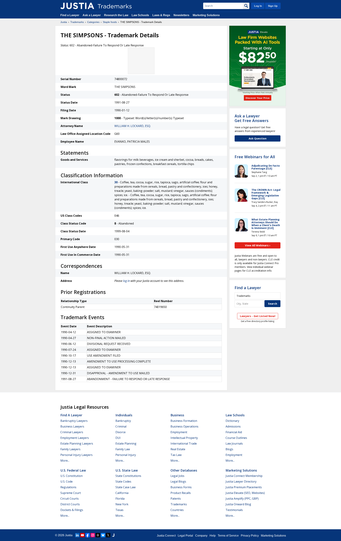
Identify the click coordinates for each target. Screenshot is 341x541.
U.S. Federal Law (73, 470)
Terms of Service (228, 535)
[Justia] (77, 6)
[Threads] (98, 535)
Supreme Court (70, 493)
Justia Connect (166, 535)
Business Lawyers (72, 426)
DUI (118, 438)
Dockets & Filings (71, 510)
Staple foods (110, 22)
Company (201, 535)
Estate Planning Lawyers (76, 443)
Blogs (229, 449)
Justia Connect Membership (244, 476)
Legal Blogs (178, 481)
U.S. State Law (126, 470)
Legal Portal (185, 535)
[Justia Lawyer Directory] (113, 535)
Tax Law (176, 455)
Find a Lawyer (69, 15)
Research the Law (116, 15)
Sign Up (273, 5)
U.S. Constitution (71, 476)
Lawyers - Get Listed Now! (257, 316)
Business (177, 415)
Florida (120, 499)
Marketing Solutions (206, 15)
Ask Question (257, 138)
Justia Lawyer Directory (241, 481)
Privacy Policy (250, 535)
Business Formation (183, 421)
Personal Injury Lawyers (76, 455)
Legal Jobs (177, 476)
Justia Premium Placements (244, 487)
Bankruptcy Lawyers (74, 421)
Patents (175, 499)
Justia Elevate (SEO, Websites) (245, 493)
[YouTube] (82, 535)
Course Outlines (236, 438)
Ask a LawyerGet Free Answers (252, 118)
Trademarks (77, 22)
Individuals (123, 415)
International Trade (183, 443)
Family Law (122, 449)
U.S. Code (66, 481)
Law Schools (140, 15)
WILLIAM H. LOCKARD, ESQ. (132, 126)
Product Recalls (180, 493)
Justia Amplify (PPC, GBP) (242, 499)
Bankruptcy (123, 421)
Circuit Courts (69, 499)
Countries (177, 510)
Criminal (120, 426)
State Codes (123, 481)
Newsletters (181, 15)
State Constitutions (128, 476)
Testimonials (234, 510)
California (121, 493)
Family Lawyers (70, 449)
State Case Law (125, 487)
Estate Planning (125, 443)
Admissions (233, 426)
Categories (93, 22)
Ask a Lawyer (92, 15)
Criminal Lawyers (71, 432)
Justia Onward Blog (238, 504)
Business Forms (181, 487)
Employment (178, 432)
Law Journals (234, 443)
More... (64, 460)
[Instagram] (93, 535)
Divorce (120, 432)
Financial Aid (234, 432)
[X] (108, 535)
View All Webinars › (257, 245)
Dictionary (232, 421)
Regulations (68, 487)
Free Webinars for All (255, 156)
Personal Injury (125, 455)
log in (126, 281)
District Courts (70, 504)
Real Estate (177, 449)
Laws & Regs (161, 15)
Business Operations (184, 426)
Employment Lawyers (74, 438)
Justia (63, 22)
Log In (258, 5)
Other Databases (183, 470)
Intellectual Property (184, 438)
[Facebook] (87, 535)
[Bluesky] (103, 535)
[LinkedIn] (77, 535)
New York (121, 504)
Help (213, 535)
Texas (119, 510)
